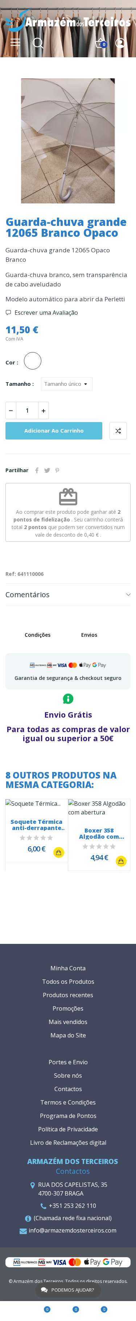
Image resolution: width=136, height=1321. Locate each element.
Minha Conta (68, 968)
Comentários (27, 594)
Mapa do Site (68, 1035)
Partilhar (37, 470)
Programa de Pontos (68, 1116)
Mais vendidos (68, 1022)
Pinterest (57, 470)
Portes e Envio (68, 1062)
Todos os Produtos (68, 982)
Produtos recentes (68, 995)
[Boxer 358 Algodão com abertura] (121, 861)
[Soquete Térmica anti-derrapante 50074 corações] (58, 852)
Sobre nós (68, 1075)
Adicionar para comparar (118, 430)
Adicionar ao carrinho (54, 430)
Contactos (68, 1089)
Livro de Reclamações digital (68, 1143)
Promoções (68, 1008)
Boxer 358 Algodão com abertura (99, 833)
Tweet (47, 470)
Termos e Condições (68, 1102)
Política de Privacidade (68, 1129)
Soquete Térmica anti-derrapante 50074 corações (36, 825)
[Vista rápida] (36, 803)
